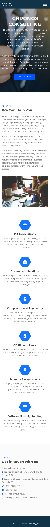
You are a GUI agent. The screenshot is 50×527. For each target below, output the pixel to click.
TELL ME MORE (25, 77)
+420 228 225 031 (12, 486)
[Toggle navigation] (45, 4)
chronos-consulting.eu (14, 493)
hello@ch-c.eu (11, 490)
